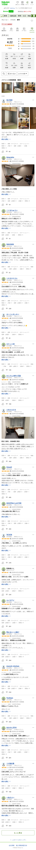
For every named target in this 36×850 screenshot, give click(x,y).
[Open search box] (4, 73)
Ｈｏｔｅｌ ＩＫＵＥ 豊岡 (11, 20)
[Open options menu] (33, 100)
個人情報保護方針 (21, 845)
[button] (7, 87)
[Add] (31, 21)
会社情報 (11, 845)
